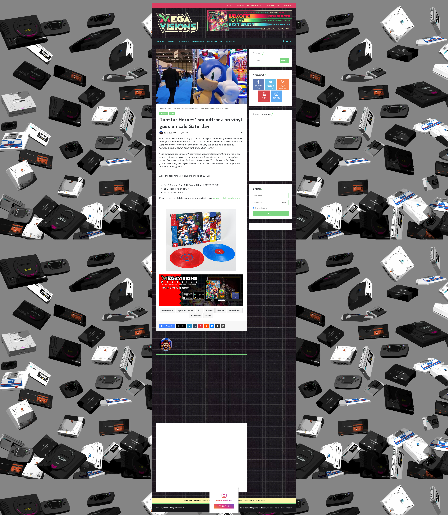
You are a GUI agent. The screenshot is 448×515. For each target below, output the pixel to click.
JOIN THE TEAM (243, 5)
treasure (197, 315)
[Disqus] (201, 390)
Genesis (177, 108)
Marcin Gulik (168, 133)
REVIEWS (184, 41)
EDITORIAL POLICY (274, 5)
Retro (170, 108)
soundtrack (235, 310)
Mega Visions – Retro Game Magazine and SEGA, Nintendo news (253, 508)
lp (200, 310)
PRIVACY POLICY (257, 5)
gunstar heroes (186, 310)
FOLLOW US (224, 506)
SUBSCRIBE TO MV (215, 41)
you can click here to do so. (227, 198)
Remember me (260, 208)
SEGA (221, 310)
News (172, 113)
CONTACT (287, 5)
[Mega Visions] (177, 22)
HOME (161, 41)
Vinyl (209, 315)
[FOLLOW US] (224, 496)
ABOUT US (231, 5)
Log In (270, 213)
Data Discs (168, 310)
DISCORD (231, 41)
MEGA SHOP (199, 41)
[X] (178, 346)
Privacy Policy (286, 508)
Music (210, 310)
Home (163, 108)
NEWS (172, 41)
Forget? (284, 202)
